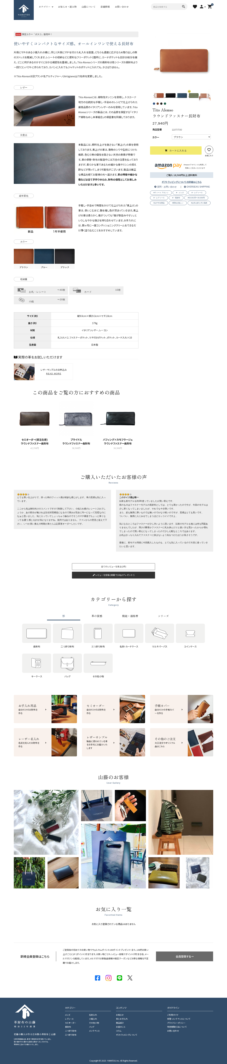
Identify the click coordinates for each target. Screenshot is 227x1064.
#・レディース (197, 192)
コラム (118, 1030)
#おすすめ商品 (159, 203)
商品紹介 (120, 1022)
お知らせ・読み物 (67, 6)
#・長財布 (176, 197)
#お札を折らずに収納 (199, 203)
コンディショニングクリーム (110, 225)
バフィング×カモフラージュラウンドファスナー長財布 (118, 441)
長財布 (68, 1026)
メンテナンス (94, 1030)
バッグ (91, 1026)
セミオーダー (70, 1022)
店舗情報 (105, 6)
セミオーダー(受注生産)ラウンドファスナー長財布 (35, 441)
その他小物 (94, 1022)
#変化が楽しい (177, 203)
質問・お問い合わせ (167, 187)
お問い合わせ (122, 6)
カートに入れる (178, 150)
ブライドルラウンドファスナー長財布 (76, 441)
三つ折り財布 (70, 1034)
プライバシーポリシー (176, 1022)
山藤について (89, 6)
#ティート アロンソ (161, 192)
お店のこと (120, 1026)
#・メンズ (180, 192)
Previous (155, 96)
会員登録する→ (185, 956)
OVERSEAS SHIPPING (198, 187)
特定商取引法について (177, 1026)
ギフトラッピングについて (126, 1034)
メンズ (67, 1014)
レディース (69, 1018)
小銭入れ (93, 1018)
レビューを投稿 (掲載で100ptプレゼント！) (114, 575)
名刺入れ (93, 1014)
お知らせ (120, 1014)
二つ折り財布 (70, 1030)
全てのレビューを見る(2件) (113, 566)
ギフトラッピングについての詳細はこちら (182, 182)
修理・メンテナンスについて (178, 1018)
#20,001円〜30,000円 (196, 197)
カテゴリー (44, 6)
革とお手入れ (122, 1018)
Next (209, 96)
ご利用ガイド (172, 1014)
